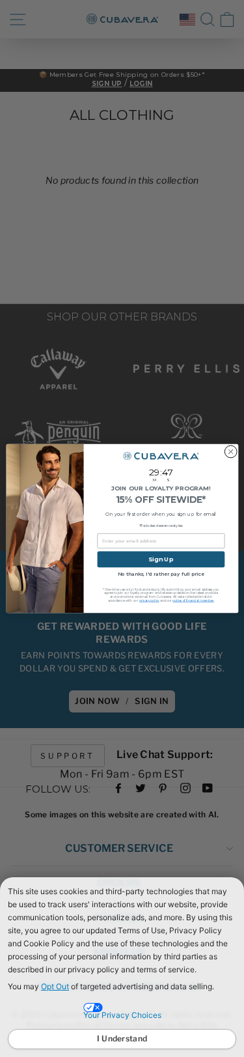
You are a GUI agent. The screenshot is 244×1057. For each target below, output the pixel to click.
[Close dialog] (230, 452)
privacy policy (149, 600)
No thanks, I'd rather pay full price (160, 575)
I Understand (122, 1038)
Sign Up (160, 559)
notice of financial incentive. (193, 600)
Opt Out (55, 986)
